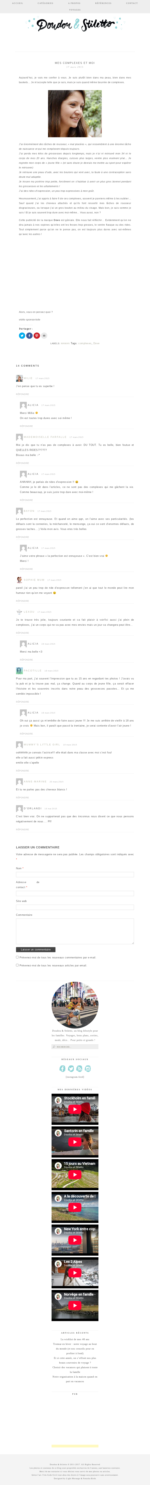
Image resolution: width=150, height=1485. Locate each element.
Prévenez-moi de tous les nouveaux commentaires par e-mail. (58, 957)
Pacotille (33, 670)
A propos (74, 3)
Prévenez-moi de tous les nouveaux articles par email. (53, 965)
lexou (29, 612)
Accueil (17, 3)
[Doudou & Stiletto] (75, 30)
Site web (21, 901)
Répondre (22, 394)
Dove (96, 343)
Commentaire (24, 914)
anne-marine (35, 781)
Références (103, 3)
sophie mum (34, 580)
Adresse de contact (27, 885)
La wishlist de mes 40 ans (75, 1339)
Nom (20, 868)
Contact (132, 3)
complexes (85, 343)
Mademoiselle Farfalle (45, 437)
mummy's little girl (42, 744)
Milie (28, 378)
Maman (65, 343)
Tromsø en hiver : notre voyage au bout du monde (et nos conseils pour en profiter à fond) (75, 1349)
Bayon (29, 511)
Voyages (75, 10)
